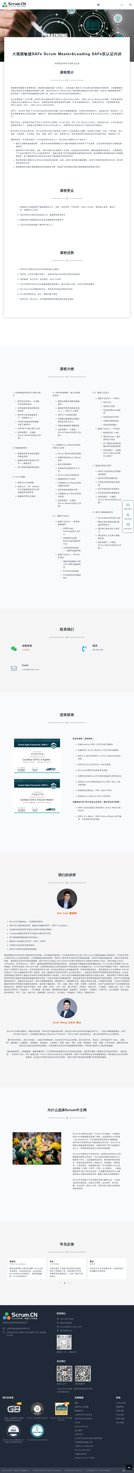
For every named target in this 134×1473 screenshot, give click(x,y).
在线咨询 (27, 645)
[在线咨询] (13, 648)
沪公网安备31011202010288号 (98, 1470)
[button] (98, 5)
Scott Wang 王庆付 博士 (67, 1022)
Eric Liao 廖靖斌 (67, 913)
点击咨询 (25, 650)
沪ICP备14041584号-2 (74, 1470)
